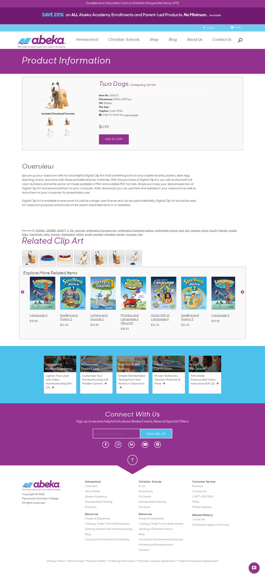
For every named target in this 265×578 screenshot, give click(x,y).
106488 (50, 230)
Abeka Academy (96, 496)
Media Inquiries (202, 507)
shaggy (55, 234)
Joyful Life (198, 519)
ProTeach (145, 496)
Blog (88, 534)
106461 (40, 230)
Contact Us (221, 40)
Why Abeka (92, 491)
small (88, 234)
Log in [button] (211, 27)
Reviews (197, 486)
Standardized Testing (98, 502)
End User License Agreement (156, 561)
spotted (98, 234)
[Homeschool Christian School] (105, 444)
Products (91, 507)
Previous (22, 292)
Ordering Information (122, 561)
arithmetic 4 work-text (169, 230)
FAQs (195, 502)
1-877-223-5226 (202, 496)
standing (110, 234)
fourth (213, 230)
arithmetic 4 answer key (101, 230)
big (187, 230)
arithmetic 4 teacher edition (136, 230)
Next (242, 292)
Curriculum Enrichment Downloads (107, 539)
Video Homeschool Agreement (198, 561)
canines (196, 230)
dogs (205, 230)
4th (72, 230)
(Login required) (131, 115)
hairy (25, 234)
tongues (131, 234)
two (140, 234)
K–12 (142, 486)
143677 (61, 230)
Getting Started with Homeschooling (108, 529)
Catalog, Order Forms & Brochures (107, 523)
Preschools (146, 491)
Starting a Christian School (155, 529)
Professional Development (156, 544)
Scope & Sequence (97, 518)
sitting (80, 234)
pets (46, 234)
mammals (35, 234)
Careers (144, 550)
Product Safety (96, 561)
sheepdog (68, 234)
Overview (91, 486)
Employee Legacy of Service (210, 524)
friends (222, 230)
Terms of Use (75, 561)
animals (80, 230)
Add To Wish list (112, 115)
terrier (121, 234)
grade (232, 230)
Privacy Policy (56, 561)
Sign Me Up (156, 434)
